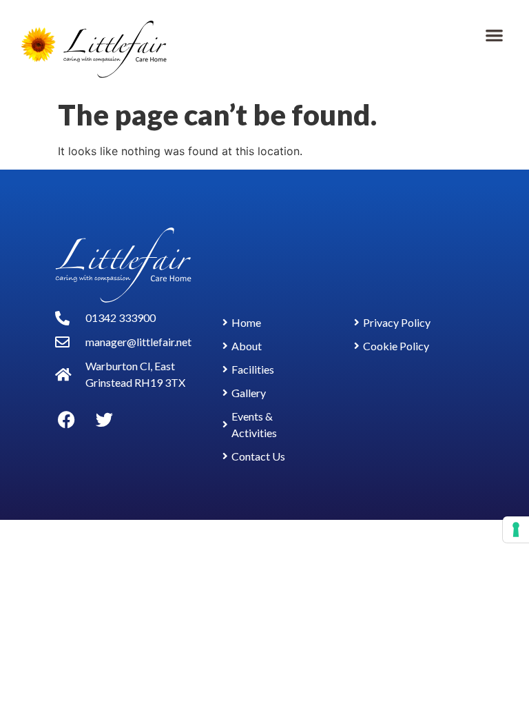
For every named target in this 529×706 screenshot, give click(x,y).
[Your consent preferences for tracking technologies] (516, 529)
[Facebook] (66, 419)
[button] (494, 35)
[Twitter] (104, 419)
